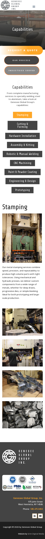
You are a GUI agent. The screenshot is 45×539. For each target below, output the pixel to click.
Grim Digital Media (36, 534)
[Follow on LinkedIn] (34, 515)
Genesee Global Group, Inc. (28, 498)
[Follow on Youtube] (40, 515)
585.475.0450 (36, 509)
